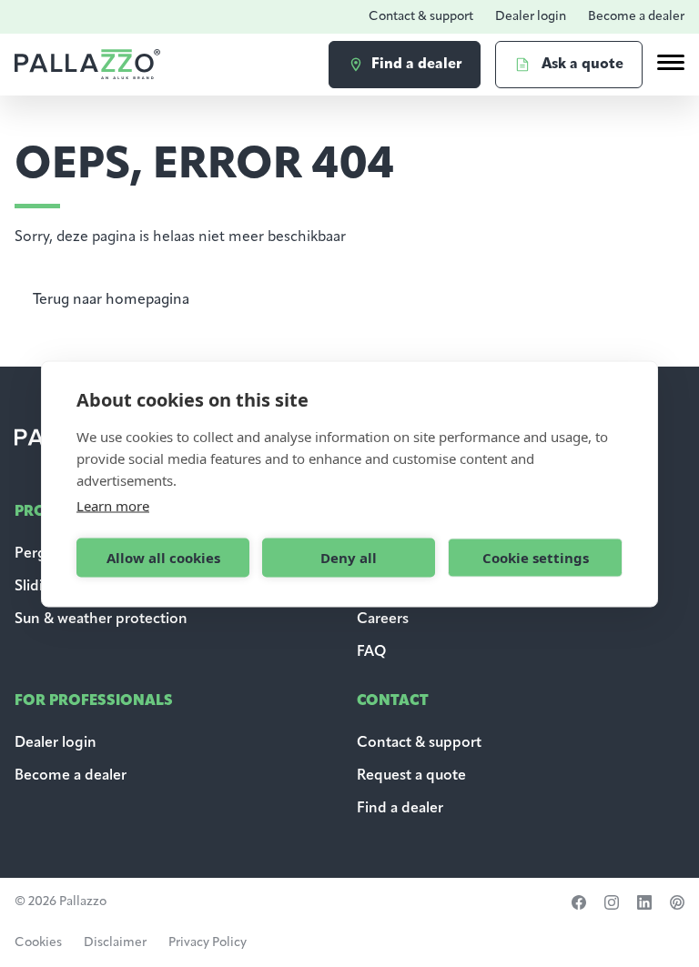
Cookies (38, 943)
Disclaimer (115, 943)
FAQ (371, 652)
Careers (383, 619)
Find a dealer (400, 808)
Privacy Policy (207, 943)
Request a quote (411, 776)
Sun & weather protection (101, 619)
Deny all (348, 558)
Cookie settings (535, 558)
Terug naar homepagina (111, 300)
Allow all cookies (163, 558)
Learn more (112, 505)
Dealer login (530, 17)
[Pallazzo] (87, 64)
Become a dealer (636, 17)
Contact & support (421, 17)
